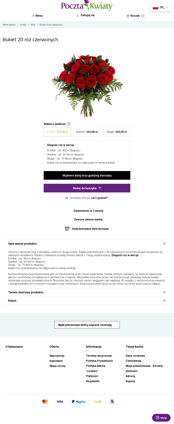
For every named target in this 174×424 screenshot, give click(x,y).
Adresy (130, 376)
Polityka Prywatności (99, 360)
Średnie (87, 132)
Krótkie (57, 132)
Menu (39, 15)
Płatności (92, 376)
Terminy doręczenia (99, 355)
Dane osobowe (135, 355)
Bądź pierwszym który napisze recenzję (85, 324)
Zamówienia (133, 360)
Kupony (130, 381)
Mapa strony (58, 366)
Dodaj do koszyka (85, 188)
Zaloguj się (88, 15)
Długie (117, 132)
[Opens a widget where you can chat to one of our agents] (161, 418)
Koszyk (137, 15)
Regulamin (92, 381)
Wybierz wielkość (55, 123)
